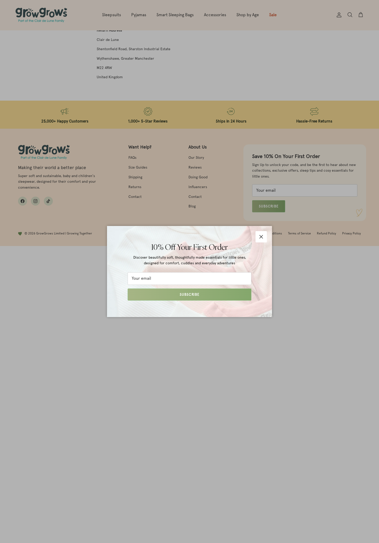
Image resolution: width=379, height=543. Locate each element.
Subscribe (189, 294)
